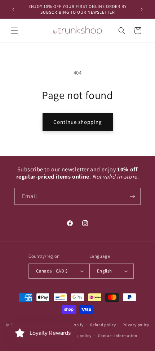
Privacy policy (136, 324)
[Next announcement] (142, 9)
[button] (14, 31)
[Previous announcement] (13, 9)
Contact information (117, 335)
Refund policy (103, 324)
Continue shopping (77, 121)
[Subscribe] (132, 196)
